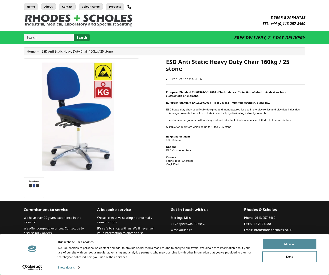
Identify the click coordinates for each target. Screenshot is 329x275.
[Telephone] (129, 6)
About (48, 6)
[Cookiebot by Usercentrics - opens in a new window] (32, 267)
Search (82, 37)
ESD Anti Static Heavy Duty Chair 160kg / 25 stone (77, 51)
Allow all (289, 244)
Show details (66, 267)
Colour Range (91, 6)
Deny (289, 256)
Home (31, 6)
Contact (67, 6)
